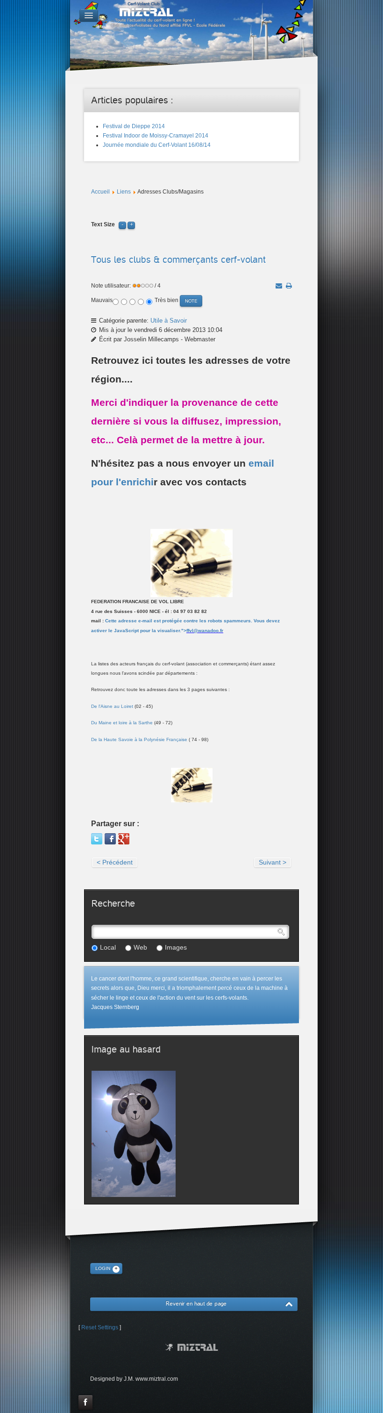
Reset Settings (99, 1327)
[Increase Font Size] (131, 224)
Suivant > (272, 862)
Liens (124, 191)
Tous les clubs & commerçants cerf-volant (178, 259)
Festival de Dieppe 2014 (134, 126)
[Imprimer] (289, 285)
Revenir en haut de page (196, 1304)
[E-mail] (279, 285)
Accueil (100, 191)
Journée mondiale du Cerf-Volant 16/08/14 (157, 145)
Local (108, 947)
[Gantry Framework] (192, 1347)
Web (140, 947)
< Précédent (115, 862)
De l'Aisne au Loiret (112, 706)
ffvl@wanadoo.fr (204, 630)
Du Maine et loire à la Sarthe (122, 722)
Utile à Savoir (168, 320)
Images (176, 947)
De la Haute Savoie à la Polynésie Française (139, 739)
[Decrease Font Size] (122, 224)
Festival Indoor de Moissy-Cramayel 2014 (155, 135)
